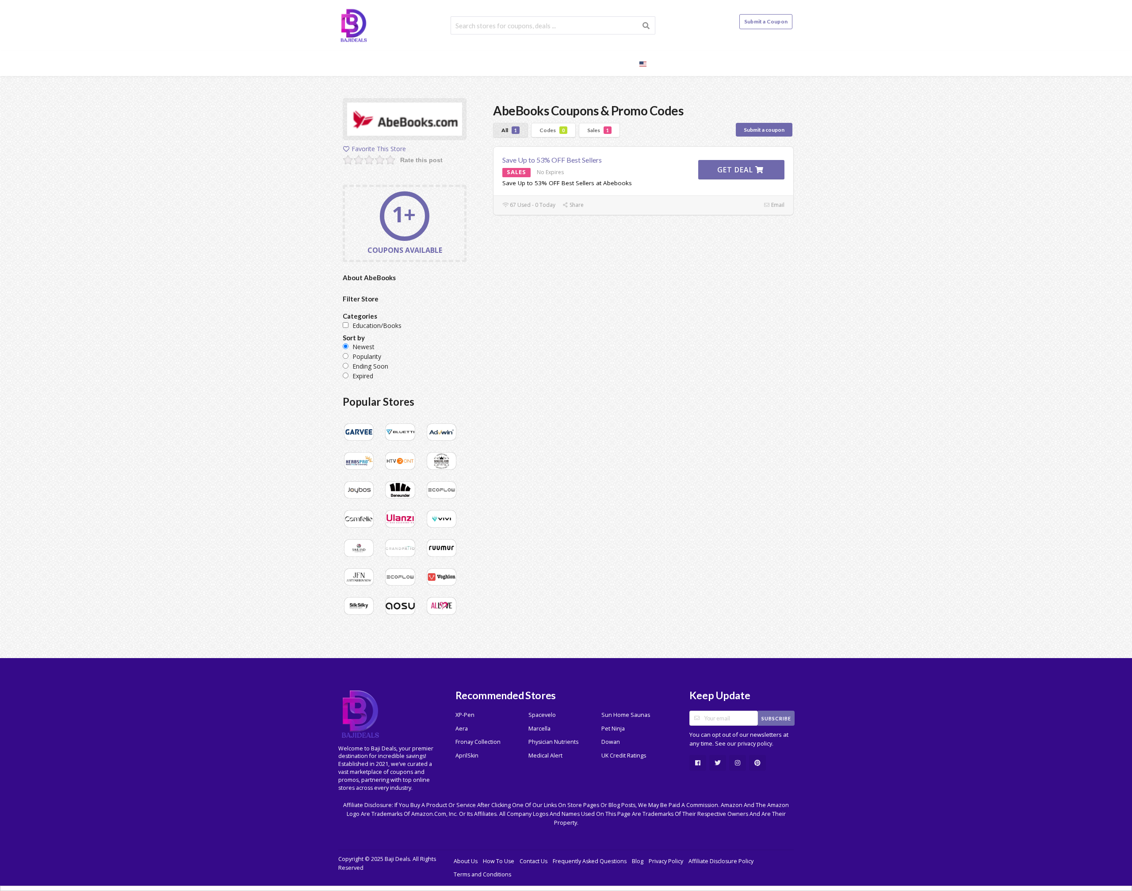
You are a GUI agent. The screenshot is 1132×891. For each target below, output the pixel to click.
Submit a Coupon (766, 21)
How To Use (498, 861)
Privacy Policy (666, 861)
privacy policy (755, 743)
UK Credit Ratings (623, 755)
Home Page (475, 63)
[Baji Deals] (353, 24)
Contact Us (533, 861)
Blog (617, 63)
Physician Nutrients (553, 742)
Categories (576, 63)
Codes (552, 130)
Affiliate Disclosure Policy (720, 861)
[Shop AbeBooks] (405, 120)
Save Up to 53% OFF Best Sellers (552, 160)
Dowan (610, 742)
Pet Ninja (613, 728)
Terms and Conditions (482, 874)
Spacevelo (542, 715)
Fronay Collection (478, 742)
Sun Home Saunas (625, 715)
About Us (466, 861)
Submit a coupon (764, 129)
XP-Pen (464, 715)
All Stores (525, 63)
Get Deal (736, 170)
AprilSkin (466, 755)
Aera (461, 728)
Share (576, 205)
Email (777, 205)
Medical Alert (545, 755)
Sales (598, 130)
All (509, 130)
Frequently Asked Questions (590, 861)
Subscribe (776, 718)
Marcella (539, 728)
